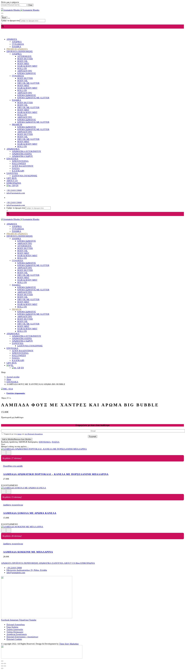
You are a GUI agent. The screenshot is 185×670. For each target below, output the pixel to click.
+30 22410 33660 (14, 190)
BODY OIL (22, 61)
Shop (9, 379)
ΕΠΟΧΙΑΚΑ (12, 158)
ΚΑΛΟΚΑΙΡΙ (18, 171)
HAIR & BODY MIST (27, 66)
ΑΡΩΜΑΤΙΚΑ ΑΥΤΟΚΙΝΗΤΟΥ (26, 151)
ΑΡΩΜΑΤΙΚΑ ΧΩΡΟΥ (22, 156)
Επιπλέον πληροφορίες (16, 393)
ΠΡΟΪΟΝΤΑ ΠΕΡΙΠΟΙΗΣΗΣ (20, 51)
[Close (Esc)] (2, 663)
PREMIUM (17, 124)
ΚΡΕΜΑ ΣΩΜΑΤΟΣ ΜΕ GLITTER (33, 98)
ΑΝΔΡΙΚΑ (17, 41)
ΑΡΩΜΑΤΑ (12, 39)
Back (4, 18)
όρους (19, 434)
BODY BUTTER (25, 59)
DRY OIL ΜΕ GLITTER (28, 83)
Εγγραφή (92, 436)
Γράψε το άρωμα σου (10, 20)
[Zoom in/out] (5, 663)
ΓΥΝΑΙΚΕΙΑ (18, 44)
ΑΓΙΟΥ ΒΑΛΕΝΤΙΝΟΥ (22, 166)
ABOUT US (12, 180)
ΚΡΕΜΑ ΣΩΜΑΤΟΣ (26, 73)
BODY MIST (23, 63)
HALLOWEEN (19, 163)
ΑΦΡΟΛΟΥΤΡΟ (24, 71)
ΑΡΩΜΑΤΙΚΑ (13, 149)
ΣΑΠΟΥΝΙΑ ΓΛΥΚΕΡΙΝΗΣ (24, 176)
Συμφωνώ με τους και (23, 434)
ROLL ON (22, 68)
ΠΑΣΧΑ (16, 168)
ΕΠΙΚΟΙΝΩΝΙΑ (14, 183)
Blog (78, 563)
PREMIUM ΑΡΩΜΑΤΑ (17, 49)
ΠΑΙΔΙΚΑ (16, 46)
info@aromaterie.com (16, 193)
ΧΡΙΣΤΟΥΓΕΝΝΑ (20, 161)
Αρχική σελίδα (13, 377)
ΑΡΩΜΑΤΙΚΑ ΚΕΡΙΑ (22, 154)
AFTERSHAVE (24, 56)
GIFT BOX (12, 178)
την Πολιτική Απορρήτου (34, 434)
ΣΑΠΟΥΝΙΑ (12, 173)
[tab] (95, 393)
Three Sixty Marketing (69, 644)
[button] (13, 466)
